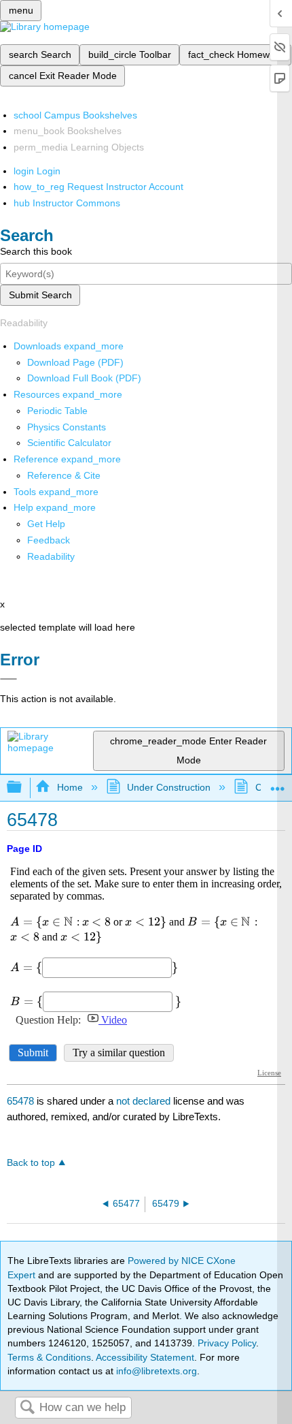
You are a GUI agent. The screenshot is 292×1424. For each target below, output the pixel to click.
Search (27, 1408)
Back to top (31, 1163)
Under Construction (168, 787)
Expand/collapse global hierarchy (23, 787)
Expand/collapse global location (277, 783)
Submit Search (40, 294)
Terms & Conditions (49, 1357)
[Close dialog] (8, 679)
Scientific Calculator (69, 442)
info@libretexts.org (155, 1370)
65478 (20, 1101)
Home (69, 787)
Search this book (36, 251)
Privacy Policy (227, 1343)
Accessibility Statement (145, 1357)
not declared (144, 1101)
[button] (48, 540)
